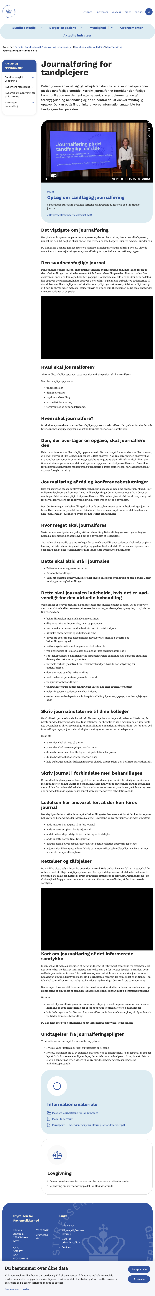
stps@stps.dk (42, 1236)
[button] (32, 77)
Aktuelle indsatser (77, 35)
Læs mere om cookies (17, 1289)
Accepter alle (139, 1269)
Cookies (66, 1247)
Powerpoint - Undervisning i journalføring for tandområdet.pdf (88, 1124)
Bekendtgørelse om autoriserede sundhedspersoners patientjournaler (89, 1181)
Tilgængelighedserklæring (73, 1232)
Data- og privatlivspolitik (71, 1240)
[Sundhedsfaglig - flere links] (41, 27)
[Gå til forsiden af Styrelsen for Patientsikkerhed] (40, 12)
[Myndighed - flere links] (111, 27)
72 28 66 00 (42, 1230)
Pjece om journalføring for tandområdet (75, 1112)
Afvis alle (139, 1279)
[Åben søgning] (149, 11)
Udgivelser (68, 1225)
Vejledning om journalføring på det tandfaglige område (81, 1185)
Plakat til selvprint (62, 1118)
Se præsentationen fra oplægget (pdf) (70, 214)
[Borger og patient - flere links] (81, 27)
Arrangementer (131, 28)
